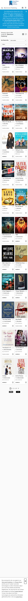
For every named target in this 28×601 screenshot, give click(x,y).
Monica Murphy (20, 293)
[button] (23, 34)
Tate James (19, 321)
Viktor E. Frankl (7, 264)
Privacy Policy (18, 582)
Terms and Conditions (7, 582)
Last (18, 391)
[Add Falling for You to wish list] (26, 157)
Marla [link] (3, 65)
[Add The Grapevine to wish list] (26, 128)
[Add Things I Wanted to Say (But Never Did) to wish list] (26, 298)
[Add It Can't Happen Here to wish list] (13, 298)
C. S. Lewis (6, 95)
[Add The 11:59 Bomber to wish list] (13, 185)
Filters (3, 44)
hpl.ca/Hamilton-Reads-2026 (12, 20)
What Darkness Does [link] (7, 234)
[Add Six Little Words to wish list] (26, 213)
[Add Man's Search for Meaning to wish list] (13, 270)
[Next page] (18, 388)
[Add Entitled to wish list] (13, 383)
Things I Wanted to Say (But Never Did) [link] (20, 291)
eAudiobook (19, 15)
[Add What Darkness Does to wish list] (13, 241)
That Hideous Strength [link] (20, 93)
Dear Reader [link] (19, 319)
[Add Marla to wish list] (13, 72)
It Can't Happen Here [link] (7, 291)
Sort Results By (4, 40)
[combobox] (11, 8)
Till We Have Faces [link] (20, 263)
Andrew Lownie (7, 377)
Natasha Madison (20, 151)
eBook (11, 15)
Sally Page (19, 208)
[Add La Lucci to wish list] (13, 157)
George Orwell (20, 236)
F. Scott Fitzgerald (7, 321)
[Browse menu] (25, 8)
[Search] (2, 8)
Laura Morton (6, 151)
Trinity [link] (4, 206)
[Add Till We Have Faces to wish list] (26, 270)
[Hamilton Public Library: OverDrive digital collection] (14, 3)
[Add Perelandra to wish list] (13, 100)
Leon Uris (5, 208)
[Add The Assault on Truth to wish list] (13, 354)
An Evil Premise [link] (19, 178)
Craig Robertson (20, 123)
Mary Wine (6, 123)
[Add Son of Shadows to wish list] (26, 72)
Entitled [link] (4, 376)
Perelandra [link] (5, 93)
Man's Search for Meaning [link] (7, 263)
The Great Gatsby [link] (6, 319)
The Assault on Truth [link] (7, 347)
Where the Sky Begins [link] (7, 121)
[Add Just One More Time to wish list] (26, 354)
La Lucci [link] (4, 150)
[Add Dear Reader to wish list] (26, 326)
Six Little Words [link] (19, 206)
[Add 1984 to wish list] (26, 241)
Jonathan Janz (6, 67)
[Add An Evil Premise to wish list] (26, 185)
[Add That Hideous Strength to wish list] (26, 100)
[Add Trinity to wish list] (13, 213)
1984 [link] (17, 234)
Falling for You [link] (19, 150)
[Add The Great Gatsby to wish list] (13, 326)
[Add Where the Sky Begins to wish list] (13, 128)
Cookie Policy (18, 597)
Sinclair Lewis (6, 293)
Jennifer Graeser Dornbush (8, 236)
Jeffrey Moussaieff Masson (8, 349)
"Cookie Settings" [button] (18, 591)
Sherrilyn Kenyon (20, 67)
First (11, 391)
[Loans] (22, 8)
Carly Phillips (19, 349)
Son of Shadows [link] (20, 65)
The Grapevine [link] (19, 121)
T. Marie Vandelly (20, 180)
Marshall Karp (6, 180)
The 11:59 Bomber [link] (6, 178)
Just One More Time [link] (20, 347)
